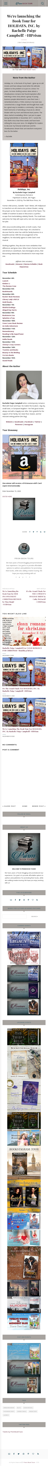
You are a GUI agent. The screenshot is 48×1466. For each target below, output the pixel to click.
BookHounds (7, 291)
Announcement (9, 1407)
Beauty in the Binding (11, 352)
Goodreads (9, 264)
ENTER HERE (7, 496)
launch (6, 1415)
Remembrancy (8, 331)
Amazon (19, 264)
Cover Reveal (28, 1407)
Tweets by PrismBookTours (13, 1432)
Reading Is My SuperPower (13, 334)
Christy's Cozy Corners (11, 345)
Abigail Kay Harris (9, 310)
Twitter (37, 422)
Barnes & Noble (30, 264)
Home (24, 806)
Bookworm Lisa (8, 315)
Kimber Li (6, 283)
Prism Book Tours (29, 69)
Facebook (29, 422)
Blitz (19, 1407)
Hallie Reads (7, 339)
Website (9, 422)
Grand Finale (7, 361)
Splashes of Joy (8, 318)
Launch (5, 281)
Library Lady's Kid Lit (10, 299)
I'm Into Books (8, 355)
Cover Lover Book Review (12, 323)
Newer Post (38, 806)
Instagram (28, 424)
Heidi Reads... (7, 302)
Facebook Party (9, 1411)
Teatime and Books (10, 350)
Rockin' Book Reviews (11, 297)
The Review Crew (9, 286)
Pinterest (19, 424)
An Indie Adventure (10, 326)
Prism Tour (33, 1411)
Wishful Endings (8, 307)
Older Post (10, 806)
